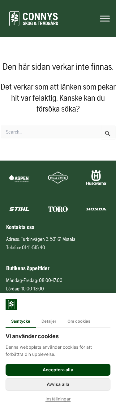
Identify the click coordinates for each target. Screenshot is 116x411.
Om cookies (78, 321)
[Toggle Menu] (105, 18)
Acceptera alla (58, 369)
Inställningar (58, 398)
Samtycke (20, 321)
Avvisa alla (58, 384)
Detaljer (48, 321)
